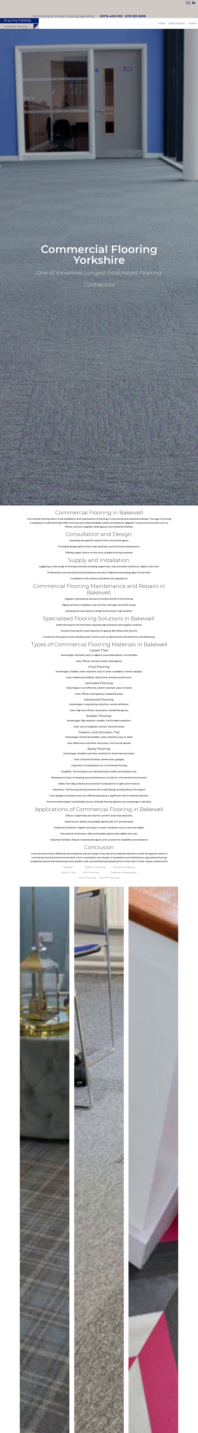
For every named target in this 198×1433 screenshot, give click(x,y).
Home (161, 23)
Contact (192, 23)
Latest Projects (176, 23)
